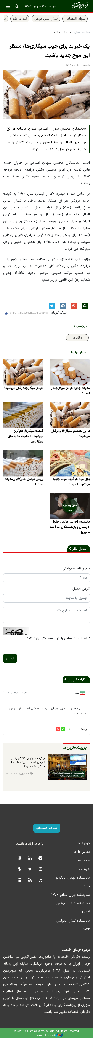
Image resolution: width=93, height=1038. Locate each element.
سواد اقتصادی (75, 18)
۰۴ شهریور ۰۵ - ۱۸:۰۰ (17, 774)
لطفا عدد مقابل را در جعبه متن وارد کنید (58, 638)
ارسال (10, 658)
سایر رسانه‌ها (59, 32)
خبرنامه (84, 869)
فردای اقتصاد (46, 6)
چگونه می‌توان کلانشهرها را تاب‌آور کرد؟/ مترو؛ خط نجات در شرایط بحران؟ (27, 762)
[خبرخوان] (30, 881)
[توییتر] (30, 869)
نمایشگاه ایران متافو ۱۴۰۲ (70, 895)
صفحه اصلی (82, 32)
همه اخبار (82, 860)
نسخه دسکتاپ (46, 828)
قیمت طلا (20, 18)
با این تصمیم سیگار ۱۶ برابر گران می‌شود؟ (70, 434)
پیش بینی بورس (46, 18)
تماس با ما (82, 851)
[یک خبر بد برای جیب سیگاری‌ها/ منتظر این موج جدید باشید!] (46, 94)
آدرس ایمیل (81, 588)
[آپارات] (19, 869)
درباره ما (84, 843)
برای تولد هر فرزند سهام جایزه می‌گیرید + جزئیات (71, 482)
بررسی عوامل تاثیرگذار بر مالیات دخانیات (23, 482)
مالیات (77, 337)
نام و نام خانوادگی (76, 568)
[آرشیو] (19, 881)
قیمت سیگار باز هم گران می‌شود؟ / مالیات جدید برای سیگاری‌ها (25, 436)
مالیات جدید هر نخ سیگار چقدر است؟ (70, 391)
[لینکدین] (30, 858)
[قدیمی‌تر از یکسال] (70, 372)
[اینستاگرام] (40, 869)
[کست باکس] (40, 881)
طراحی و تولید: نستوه (46, 1035)
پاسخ (84, 729)
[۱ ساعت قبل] (67, 767)
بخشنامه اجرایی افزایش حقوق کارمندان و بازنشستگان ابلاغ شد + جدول (70, 527)
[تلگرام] (40, 858)
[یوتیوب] (19, 858)
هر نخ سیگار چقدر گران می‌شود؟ (23, 388)
